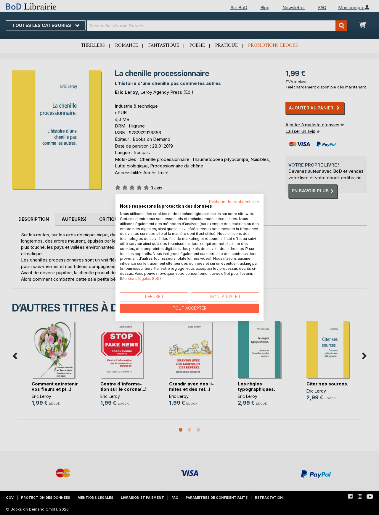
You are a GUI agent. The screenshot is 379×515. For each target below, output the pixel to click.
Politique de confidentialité (234, 201)
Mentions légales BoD (140, 278)
